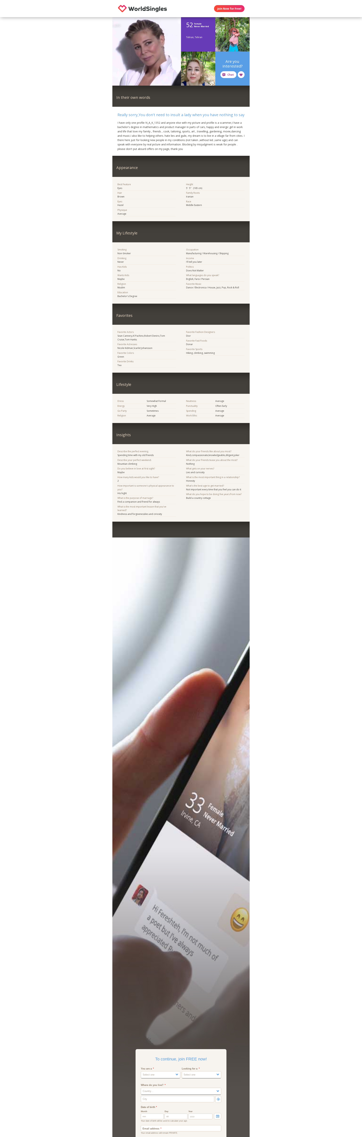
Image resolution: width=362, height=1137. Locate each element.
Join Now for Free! (229, 8)
